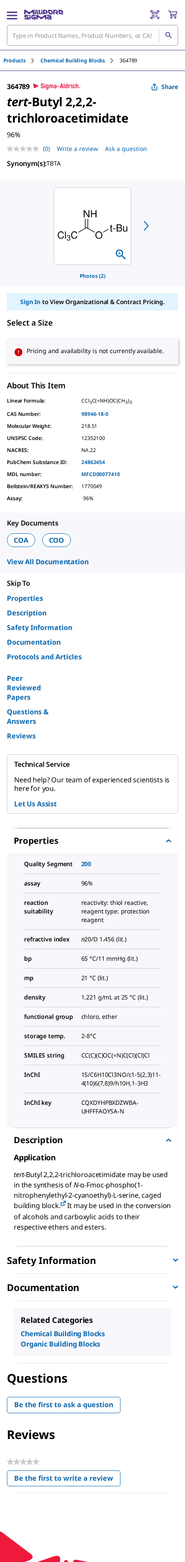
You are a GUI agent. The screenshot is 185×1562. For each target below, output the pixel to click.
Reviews (21, 736)
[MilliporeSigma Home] (43, 14)
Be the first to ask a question (63, 1404)
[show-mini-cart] (172, 14)
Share (169, 87)
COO (57, 540)
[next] (146, 226)
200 (86, 864)
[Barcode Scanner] (155, 14)
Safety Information (39, 627)
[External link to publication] (63, 1204)
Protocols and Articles (44, 656)
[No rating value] (25, 149)
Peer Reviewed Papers (24, 687)
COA (21, 540)
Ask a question (126, 149)
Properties (25, 598)
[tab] (21, 60)
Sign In (30, 302)
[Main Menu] (12, 15)
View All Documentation (47, 561)
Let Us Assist (35, 803)
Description (26, 613)
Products (14, 60)
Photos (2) (92, 276)
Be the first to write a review (67, 1480)
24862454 (93, 462)
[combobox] (92, 35)
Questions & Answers (28, 716)
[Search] (168, 35)
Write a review (77, 149)
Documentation (34, 642)
